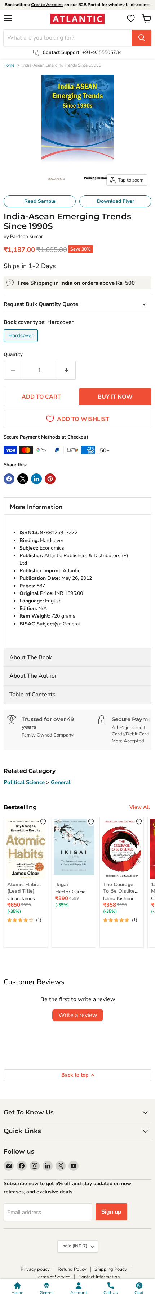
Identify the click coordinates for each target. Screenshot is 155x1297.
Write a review (77, 1015)
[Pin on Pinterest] (50, 478)
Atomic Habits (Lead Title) (24, 887)
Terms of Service (53, 1277)
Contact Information (99, 1277)
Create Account (47, 5)
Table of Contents (32, 694)
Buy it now (115, 397)
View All (139, 807)
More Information (36, 507)
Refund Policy (72, 1269)
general (61, 782)
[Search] (141, 38)
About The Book (30, 657)
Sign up (111, 1212)
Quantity (13, 354)
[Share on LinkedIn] (36, 478)
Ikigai (61, 884)
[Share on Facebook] (9, 478)
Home (9, 65)
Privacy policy (35, 1269)
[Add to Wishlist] (43, 821)
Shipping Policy (110, 1269)
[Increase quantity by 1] (66, 370)
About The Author (33, 676)
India (74, 1246)
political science (25, 782)
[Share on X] (22, 478)
